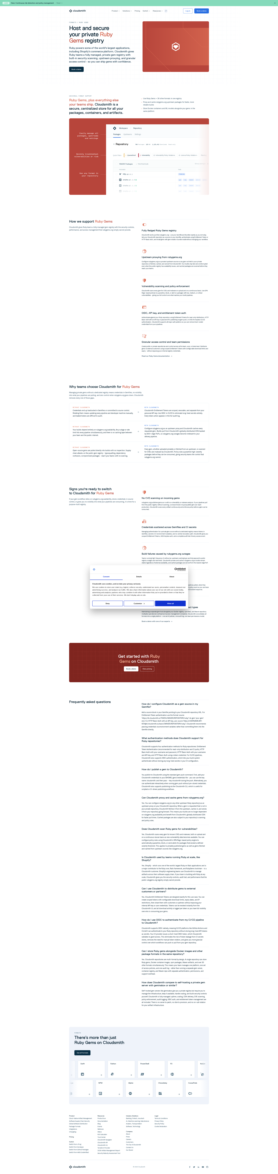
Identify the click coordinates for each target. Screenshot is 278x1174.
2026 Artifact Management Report (109, 1150)
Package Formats (75, 1126)
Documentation (103, 1121)
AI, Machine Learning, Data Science (137, 1121)
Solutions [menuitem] (126, 11)
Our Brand (129, 1150)
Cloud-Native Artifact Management (80, 1118)
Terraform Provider (104, 1148)
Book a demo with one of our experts (156, 621)
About (128, 1134)
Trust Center (102, 1137)
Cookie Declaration (161, 1126)
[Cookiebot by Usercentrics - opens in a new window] (176, 569)
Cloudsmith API (103, 1143)
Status (100, 1132)
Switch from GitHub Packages (79, 1150)
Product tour (102, 1118)
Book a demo (202, 11)
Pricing (71, 1137)
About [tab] (171, 577)
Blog (99, 1124)
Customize (138, 603)
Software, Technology (133, 1126)
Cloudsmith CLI (103, 1145)
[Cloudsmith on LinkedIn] (198, 1167)
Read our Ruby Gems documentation (156, 356)
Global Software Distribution (78, 1124)
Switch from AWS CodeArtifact (79, 1152)
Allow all (170, 603)
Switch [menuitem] (145, 11)
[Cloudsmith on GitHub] (207, 1167)
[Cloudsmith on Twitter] (194, 1167)
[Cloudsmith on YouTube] (203, 1167)
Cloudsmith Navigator (105, 1140)
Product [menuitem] (115, 11)
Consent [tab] (106, 577)
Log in (187, 11)
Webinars (101, 1129)
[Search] (166, 11)
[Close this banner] (275, 3)
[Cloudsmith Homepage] (77, 11)
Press (128, 1137)
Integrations (73, 1129)
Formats (72, 22)
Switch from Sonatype (76, 1147)
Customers (129, 1142)
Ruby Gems (83, 22)
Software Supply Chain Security (79, 1121)
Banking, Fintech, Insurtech (135, 1118)
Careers (128, 1139)
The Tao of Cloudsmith (133, 1145)
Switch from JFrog (75, 1144)
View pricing (147, 669)
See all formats (82, 1053)
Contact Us (129, 1147)
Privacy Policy (159, 1121)
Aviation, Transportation (134, 1124)
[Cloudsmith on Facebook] (189, 1167)
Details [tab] (139, 577)
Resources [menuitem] (157, 11)
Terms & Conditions (161, 1118)
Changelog (72, 1132)
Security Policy (159, 1124)
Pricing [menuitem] (137, 11)
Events (100, 1126)
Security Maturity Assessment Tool (109, 1153)
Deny (108, 603)
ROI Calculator (102, 1134)
